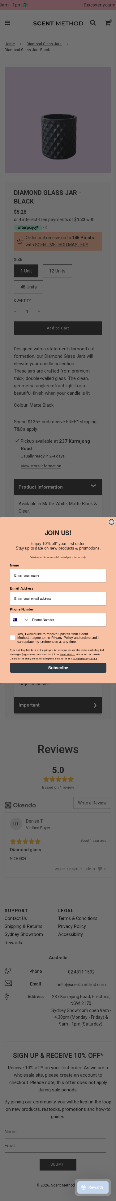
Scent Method (67, 654)
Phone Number (22, 610)
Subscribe (58, 668)
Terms (93, 658)
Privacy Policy (80, 658)
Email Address (21, 588)
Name (14, 565)
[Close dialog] (111, 522)
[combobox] (20, 620)
